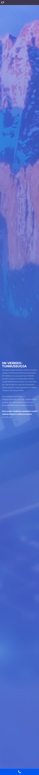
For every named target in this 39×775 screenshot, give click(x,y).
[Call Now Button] (19, 772)
